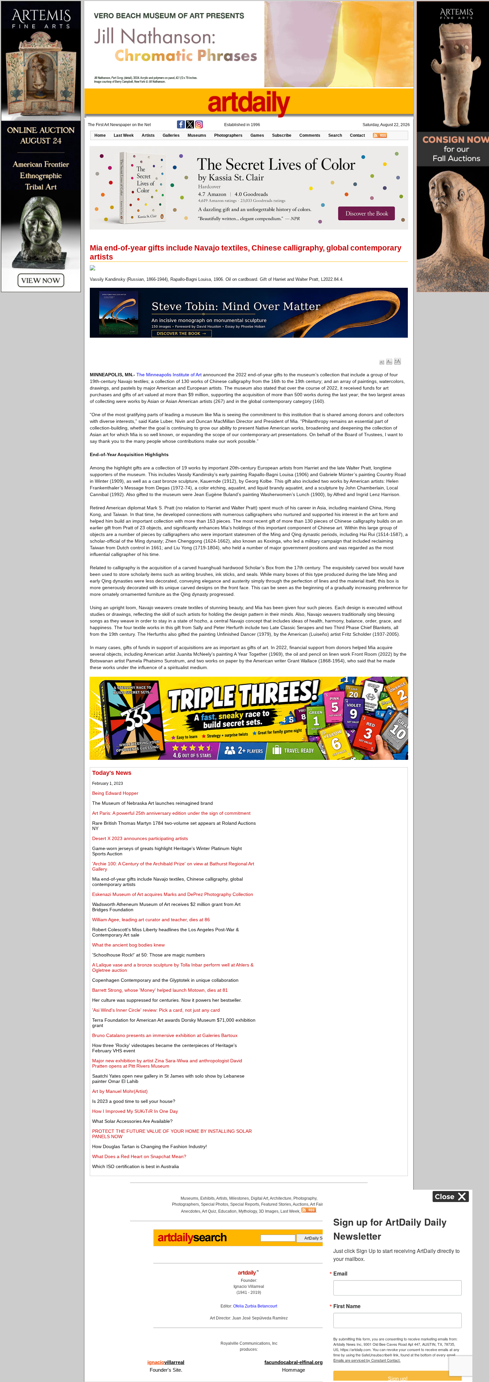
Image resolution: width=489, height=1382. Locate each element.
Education (227, 1211)
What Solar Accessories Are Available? (132, 1121)
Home (100, 135)
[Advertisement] (331, 816)
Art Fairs (317, 1204)
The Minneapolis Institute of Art (169, 374)
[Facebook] (181, 127)
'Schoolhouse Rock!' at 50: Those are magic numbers (148, 954)
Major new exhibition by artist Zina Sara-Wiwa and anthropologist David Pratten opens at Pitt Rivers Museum (167, 1063)
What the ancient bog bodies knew (128, 945)
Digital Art (259, 1198)
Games (257, 135)
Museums (197, 135)
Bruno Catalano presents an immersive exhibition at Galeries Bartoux (165, 1035)
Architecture (280, 1198)
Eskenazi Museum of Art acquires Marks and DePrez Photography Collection (172, 894)
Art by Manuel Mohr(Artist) (120, 1091)
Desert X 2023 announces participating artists (140, 838)
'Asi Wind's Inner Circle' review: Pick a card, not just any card (156, 1010)
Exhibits (207, 1198)
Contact (357, 135)
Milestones (239, 1198)
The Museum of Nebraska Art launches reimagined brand (152, 803)
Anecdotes (190, 1211)
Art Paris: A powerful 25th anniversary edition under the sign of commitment (171, 813)
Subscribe (281, 135)
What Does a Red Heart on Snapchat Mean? (139, 1156)
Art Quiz (209, 1211)
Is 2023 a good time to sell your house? (133, 1101)
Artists (148, 135)
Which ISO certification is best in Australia (135, 1166)
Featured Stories (276, 1204)
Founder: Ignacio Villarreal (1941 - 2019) (249, 1286)
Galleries (171, 135)
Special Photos (214, 1204)
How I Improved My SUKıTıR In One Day (135, 1111)
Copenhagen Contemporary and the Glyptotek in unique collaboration (165, 980)
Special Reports (244, 1204)
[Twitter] (190, 127)
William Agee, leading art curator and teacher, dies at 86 (151, 919)
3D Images (268, 1211)
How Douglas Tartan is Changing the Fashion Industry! (149, 1146)
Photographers (228, 135)
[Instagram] (199, 127)
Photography (304, 1198)
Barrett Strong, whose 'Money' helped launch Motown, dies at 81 (160, 990)
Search (335, 135)
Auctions (300, 1204)
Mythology (248, 1211)
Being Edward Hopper (115, 793)
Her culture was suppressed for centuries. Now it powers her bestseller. (167, 1000)
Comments (309, 135)
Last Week (124, 135)
